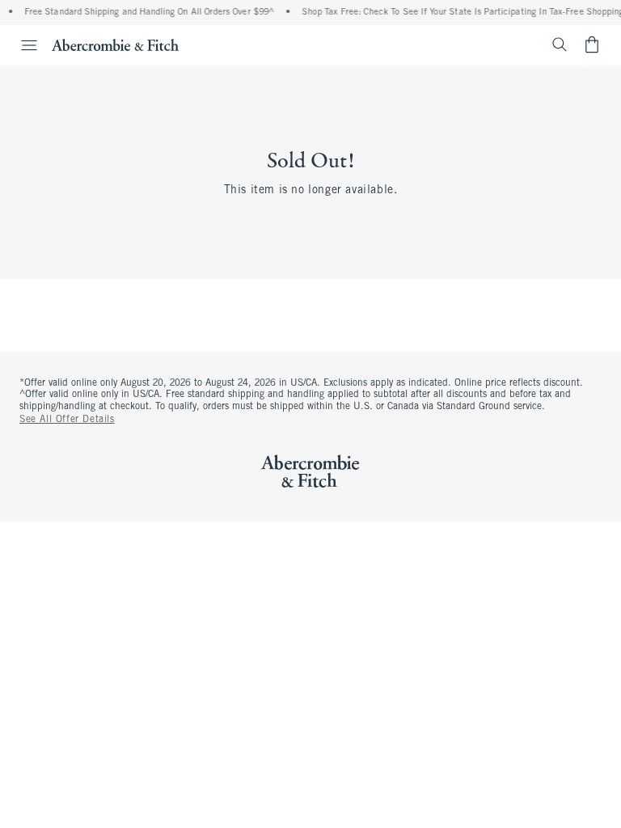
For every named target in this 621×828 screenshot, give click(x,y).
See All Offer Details (67, 420)
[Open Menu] (21, 45)
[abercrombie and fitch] (115, 44)
